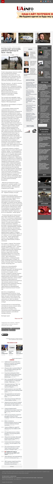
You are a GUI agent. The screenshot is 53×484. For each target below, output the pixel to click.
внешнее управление (16, 328)
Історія (34, 471)
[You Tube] (48, 1)
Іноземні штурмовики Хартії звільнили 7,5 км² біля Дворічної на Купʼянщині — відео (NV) (31, 100)
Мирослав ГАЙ (18, 318)
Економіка (22, 471)
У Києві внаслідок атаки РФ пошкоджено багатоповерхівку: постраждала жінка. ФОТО (44, 184)
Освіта (37, 471)
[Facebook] (43, 1)
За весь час (48, 134)
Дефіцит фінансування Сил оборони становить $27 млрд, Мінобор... (42, 41)
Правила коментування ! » (17, 358)
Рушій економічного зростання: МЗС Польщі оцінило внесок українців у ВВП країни (13, 390)
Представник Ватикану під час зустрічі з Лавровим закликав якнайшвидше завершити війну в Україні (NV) (31, 108)
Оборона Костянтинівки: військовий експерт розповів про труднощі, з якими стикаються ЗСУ (12, 438)
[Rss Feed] (41, 1)
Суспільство (17, 471)
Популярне (44, 131)
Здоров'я (44, 471)
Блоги (30, 49)
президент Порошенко (6, 328)
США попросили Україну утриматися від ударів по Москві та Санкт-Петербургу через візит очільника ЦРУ (13, 416)
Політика (13, 471)
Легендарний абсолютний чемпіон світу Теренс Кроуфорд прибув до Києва (12, 395)
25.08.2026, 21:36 (29, 96)
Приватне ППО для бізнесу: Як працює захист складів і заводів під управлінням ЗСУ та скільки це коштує (44, 65)
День (40, 134)
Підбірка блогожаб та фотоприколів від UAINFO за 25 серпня (11, 453)
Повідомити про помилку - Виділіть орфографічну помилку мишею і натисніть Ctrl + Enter (10, 324)
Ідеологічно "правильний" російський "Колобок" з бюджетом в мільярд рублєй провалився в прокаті (30, 72)
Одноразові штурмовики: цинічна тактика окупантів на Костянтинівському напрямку (30, 55)
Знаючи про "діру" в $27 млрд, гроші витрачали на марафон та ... (25, 41)
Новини (12, 360)
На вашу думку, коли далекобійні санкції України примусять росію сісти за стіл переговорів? (44, 87)
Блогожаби (44, 203)
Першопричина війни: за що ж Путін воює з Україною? (33, 63)
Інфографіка (30, 126)
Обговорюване (44, 129)
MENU (2, 1)
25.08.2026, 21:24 (29, 103)
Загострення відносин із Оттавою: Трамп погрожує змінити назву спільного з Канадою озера (12, 448)
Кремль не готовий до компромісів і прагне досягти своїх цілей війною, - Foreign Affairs (44, 74)
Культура (28, 471)
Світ (25, 471)
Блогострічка (30, 80)
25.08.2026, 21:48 (29, 89)
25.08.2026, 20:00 (29, 121)
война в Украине (5, 330)
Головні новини (8, 471)
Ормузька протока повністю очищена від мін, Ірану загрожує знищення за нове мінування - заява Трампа (13, 404)
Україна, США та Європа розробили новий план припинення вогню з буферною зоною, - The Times (44, 158)
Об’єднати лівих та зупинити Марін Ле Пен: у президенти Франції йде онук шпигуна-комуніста (13, 369)
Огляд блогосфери (10, 473)
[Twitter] (45, 1)
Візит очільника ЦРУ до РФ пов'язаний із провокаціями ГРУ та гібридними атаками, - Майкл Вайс (13, 381)
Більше (12, 466)
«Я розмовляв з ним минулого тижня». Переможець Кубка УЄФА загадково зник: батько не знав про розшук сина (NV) (31, 85)
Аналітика (44, 48)
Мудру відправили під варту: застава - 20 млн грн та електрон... (8, 41)
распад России (12, 330)
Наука (32, 471)
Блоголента (16, 473)
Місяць (44, 134)
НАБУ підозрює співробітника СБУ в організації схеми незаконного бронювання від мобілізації (12, 463)
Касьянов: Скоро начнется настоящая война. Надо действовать (12, 354)
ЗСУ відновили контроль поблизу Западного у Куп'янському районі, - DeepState (12, 433)
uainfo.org (15, 477)
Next (51, 38)
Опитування (44, 82)
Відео (44, 189)
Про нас (3, 479)
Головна (3, 471)
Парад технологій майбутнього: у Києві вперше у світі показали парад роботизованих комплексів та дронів (45, 199)
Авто (40, 471)
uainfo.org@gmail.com (17, 479)
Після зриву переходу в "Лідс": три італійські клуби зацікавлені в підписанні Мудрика (12, 385)
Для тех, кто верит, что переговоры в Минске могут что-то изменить (19, 354)
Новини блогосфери (16, 47)
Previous (2, 38)
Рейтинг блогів (21, 473)
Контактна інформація (9, 479)
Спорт (48, 471)
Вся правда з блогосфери (6, 47)
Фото (44, 175)
